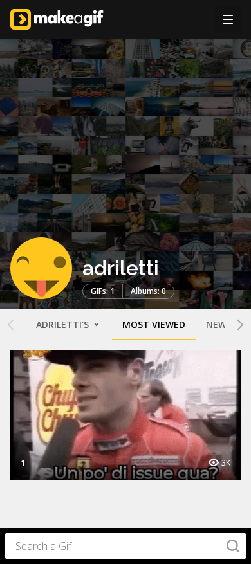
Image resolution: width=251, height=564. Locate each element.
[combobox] (125, 546)
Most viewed (153, 324)
